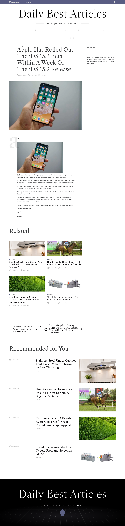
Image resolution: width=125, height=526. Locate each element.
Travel (59, 30)
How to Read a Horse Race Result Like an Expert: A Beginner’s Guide (64, 263)
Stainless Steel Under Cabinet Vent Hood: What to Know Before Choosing (25, 264)
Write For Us (69, 38)
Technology (35, 30)
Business (12, 259)
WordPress (59, 506)
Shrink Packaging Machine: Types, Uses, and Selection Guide (63, 298)
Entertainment (48, 30)
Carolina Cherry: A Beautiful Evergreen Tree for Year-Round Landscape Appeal (24, 299)
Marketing (20, 45)
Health (96, 30)
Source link (20, 216)
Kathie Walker (33, 75)
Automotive (106, 30)
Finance (24, 30)
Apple (18, 175)
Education (86, 30)
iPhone (19, 194)
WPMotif (78, 506)
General (68, 30)
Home (16, 30)
